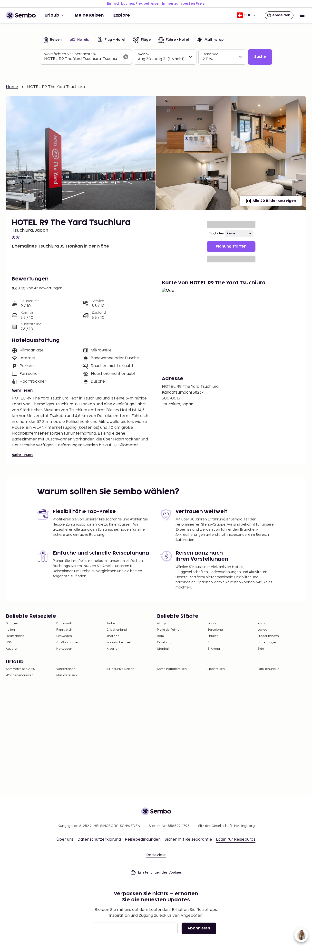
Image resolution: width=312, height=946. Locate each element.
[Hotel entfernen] (126, 57)
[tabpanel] (156, 57)
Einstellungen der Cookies (160, 872)
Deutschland (15, 636)
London (263, 630)
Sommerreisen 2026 (20, 669)
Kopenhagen (267, 642)
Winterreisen (65, 669)
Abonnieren (199, 928)
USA (9, 642)
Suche (260, 56)
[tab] (53, 40)
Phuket (212, 636)
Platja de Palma (168, 630)
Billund (212, 623)
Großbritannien (67, 642)
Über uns (65, 839)
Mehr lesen (22, 390)
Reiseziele (156, 855)
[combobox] (82, 59)
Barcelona (215, 630)
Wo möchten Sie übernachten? (70, 54)
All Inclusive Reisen (120, 669)
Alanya (162, 623)
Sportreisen (216, 669)
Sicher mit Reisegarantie (188, 839)
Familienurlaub (269, 669)
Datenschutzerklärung (99, 839)
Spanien (12, 623)
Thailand (113, 636)
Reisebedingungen (143, 839)
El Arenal (214, 649)
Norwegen (64, 649)
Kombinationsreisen (172, 669)
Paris (261, 623)
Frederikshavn (268, 636)
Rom (160, 636)
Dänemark (64, 623)
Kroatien (113, 649)
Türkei (111, 623)
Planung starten (231, 246)
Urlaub (52, 15)
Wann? (143, 54)
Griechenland (117, 630)
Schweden (64, 636)
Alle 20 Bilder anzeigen (274, 200)
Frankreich (64, 630)
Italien (10, 630)
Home (12, 87)
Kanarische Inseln (120, 642)
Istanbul (163, 649)
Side (261, 649)
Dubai (211, 642)
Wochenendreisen (19, 675)
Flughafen (216, 233)
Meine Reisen (89, 15)
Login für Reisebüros (235, 839)
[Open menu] (302, 15)
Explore (121, 15)
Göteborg (164, 642)
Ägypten (12, 649)
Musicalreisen (66, 675)
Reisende (210, 54)
